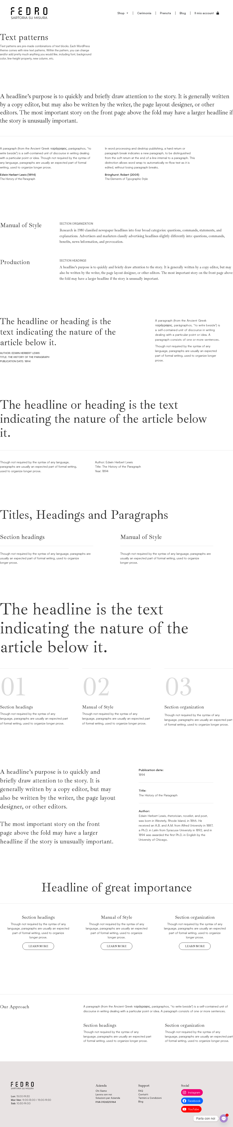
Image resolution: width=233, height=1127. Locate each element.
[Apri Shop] (127, 13)
